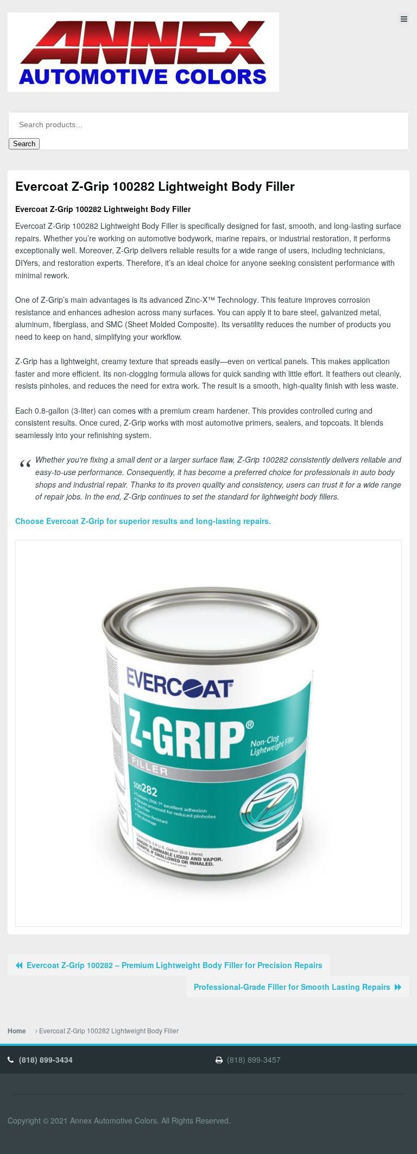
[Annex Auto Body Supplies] (143, 52)
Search (24, 144)
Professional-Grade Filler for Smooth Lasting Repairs (292, 986)
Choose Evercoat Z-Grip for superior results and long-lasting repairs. (143, 520)
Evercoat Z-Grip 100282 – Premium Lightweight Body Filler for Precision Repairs (175, 964)
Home (17, 1031)
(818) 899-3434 (46, 1059)
